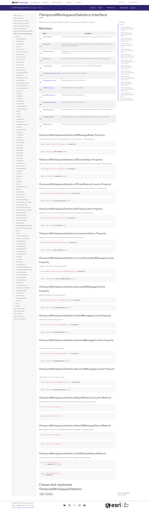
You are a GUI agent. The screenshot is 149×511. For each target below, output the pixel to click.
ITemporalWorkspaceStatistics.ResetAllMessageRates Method (127, 89)
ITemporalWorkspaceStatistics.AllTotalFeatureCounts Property (127, 39)
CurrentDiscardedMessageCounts (51, 73)
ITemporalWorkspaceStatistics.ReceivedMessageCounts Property (127, 78)
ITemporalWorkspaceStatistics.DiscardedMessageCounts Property (128, 61)
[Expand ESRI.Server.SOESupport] (13, 319)
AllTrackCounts (47, 59)
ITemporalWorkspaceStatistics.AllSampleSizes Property (127, 34)
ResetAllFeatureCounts (48, 110)
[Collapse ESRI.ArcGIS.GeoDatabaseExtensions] (13, 34)
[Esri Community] (64, 505)
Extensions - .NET (35, 7)
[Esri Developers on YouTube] (84, 505)
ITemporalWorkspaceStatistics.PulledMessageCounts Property (127, 67)
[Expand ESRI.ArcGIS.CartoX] (13, 18)
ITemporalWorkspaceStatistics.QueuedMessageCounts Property (127, 72)
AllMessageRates (47, 37)
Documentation (36, 2)
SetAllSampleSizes (47, 124)
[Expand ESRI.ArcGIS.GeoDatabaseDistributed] (13, 31)
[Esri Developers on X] (74, 505)
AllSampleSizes (47, 44)
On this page (121, 22)
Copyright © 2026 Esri (17, 503)
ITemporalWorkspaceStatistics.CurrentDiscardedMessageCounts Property (127, 56)
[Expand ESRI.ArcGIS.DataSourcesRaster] (13, 26)
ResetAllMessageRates (48, 117)
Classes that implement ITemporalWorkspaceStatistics (126, 99)
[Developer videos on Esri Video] (79, 505)
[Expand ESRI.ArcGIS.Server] (13, 314)
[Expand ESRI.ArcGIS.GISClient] (13, 311)
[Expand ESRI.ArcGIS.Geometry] (13, 308)
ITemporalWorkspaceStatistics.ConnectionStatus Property (127, 50)
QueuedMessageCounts (49, 95)
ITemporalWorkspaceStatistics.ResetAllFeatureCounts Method (127, 83)
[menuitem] (92, 8)
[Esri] (117, 505)
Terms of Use (30, 505)
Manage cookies (21, 505)
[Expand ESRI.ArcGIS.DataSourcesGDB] (13, 23)
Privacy (13, 505)
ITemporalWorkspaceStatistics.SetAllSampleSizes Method (127, 94)
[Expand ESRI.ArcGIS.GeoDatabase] (13, 28)
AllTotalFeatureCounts (48, 51)
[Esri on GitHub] (69, 505)
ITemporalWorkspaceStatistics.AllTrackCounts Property (127, 45)
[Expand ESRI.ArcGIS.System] (13, 316)
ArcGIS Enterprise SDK (20, 8)
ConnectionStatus (47, 66)
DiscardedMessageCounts (49, 80)
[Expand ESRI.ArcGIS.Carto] (13, 15)
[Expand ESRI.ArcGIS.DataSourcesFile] (13, 21)
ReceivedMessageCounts (49, 102)
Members (121, 25)
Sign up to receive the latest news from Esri (23, 508)
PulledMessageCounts (48, 88)
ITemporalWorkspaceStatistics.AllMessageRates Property (127, 28)
